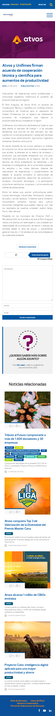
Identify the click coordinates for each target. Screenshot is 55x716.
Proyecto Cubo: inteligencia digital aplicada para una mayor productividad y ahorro (26, 668)
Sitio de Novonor (19, 700)
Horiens (41, 457)
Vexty (8, 460)
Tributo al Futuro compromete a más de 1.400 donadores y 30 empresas (25, 439)
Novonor (30, 457)
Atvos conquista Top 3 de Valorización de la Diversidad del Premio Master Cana (25, 525)
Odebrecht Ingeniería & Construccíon (22, 451)
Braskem (10, 457)
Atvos (20, 457)
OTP (43, 451)
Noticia (9, 448)
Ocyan (19, 448)
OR (7, 454)
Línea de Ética (37, 700)
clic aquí (21, 365)
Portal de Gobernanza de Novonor (27, 705)
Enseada (18, 460)
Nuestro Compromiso (27, 703)
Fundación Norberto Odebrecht (26, 454)
